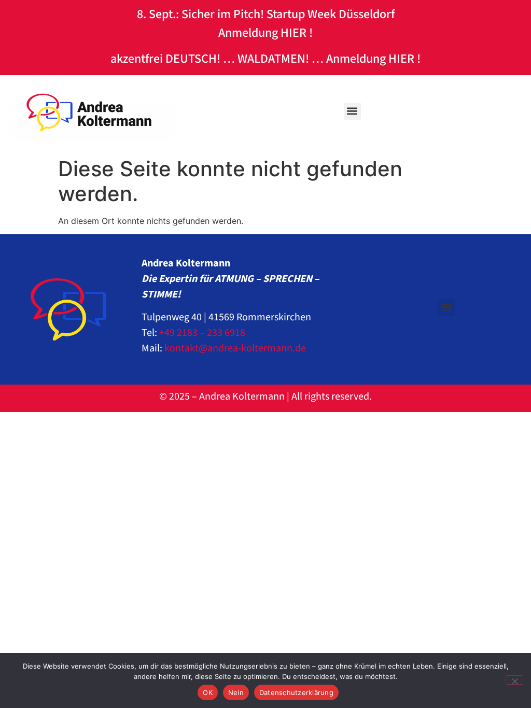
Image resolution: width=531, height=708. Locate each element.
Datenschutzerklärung (296, 692)
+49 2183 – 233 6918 (202, 332)
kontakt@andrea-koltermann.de (235, 348)
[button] (352, 111)
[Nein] (514, 680)
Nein (236, 692)
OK (208, 692)
